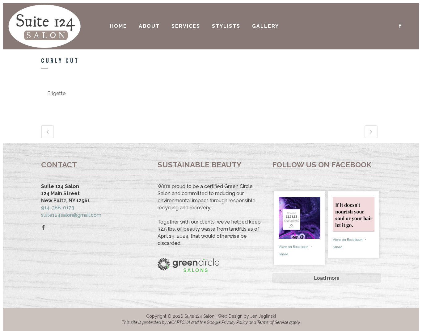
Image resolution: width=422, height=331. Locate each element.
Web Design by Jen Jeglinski (247, 316)
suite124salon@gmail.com (71, 215)
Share (284, 254)
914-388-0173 (57, 208)
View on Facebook (294, 247)
